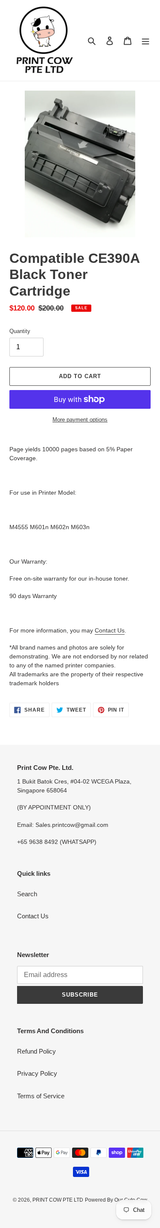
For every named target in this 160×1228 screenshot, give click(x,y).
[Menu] (145, 40)
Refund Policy (36, 1051)
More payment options (80, 419)
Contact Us (110, 630)
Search (27, 893)
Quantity (19, 331)
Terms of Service (40, 1096)
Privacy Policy (37, 1073)
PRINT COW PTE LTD (57, 1200)
